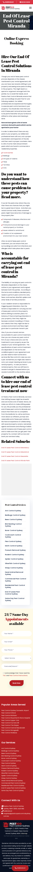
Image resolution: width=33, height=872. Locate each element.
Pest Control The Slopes (10, 725)
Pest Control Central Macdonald (13, 728)
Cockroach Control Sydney (13, 536)
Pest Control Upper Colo (10, 720)
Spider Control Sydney (14, 559)
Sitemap (24, 833)
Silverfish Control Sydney (15, 563)
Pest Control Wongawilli (9, 730)
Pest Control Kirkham (9, 715)
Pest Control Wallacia (9, 733)
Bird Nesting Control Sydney (13, 525)
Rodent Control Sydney (14, 554)
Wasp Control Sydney (14, 568)
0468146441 (9, 2)
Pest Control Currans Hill (10, 723)
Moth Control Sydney (13, 546)
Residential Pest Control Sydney (15, 586)
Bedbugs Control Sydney (15, 515)
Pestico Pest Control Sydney (13, 806)
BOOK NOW (25, 2)
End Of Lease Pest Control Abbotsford (15, 452)
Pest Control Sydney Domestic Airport (15, 710)
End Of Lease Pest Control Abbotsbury (15, 448)
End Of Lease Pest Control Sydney (12, 593)
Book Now (16, 683)
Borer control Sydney (14, 530)
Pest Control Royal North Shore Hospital (15, 718)
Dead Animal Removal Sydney (14, 573)
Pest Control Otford (8, 713)
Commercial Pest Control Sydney (15, 580)
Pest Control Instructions (18, 675)
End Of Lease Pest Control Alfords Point (15, 461)
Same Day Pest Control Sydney (14, 599)
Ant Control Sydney (13, 510)
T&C (4, 675)
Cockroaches (8, 153)
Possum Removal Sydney (15, 550)
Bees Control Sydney (13, 519)
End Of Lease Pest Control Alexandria (14, 456)
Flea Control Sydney (13, 541)
